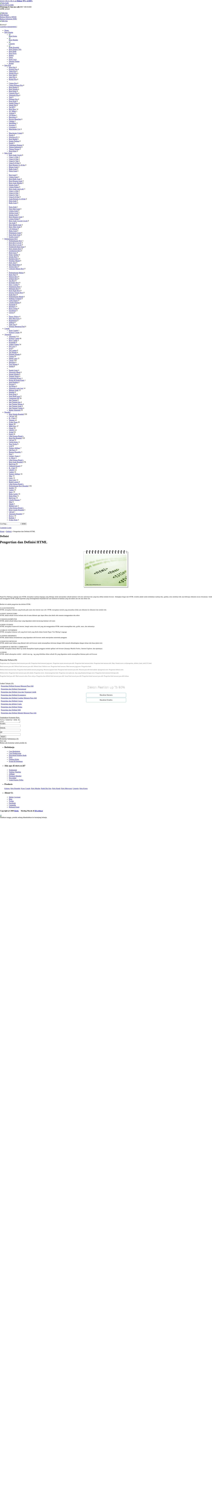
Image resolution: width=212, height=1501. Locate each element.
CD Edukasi (13, 229)
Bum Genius (13, 309)
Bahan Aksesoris (15, 410)
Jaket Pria (12, 77)
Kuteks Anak (13, 237)
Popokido (12, 305)
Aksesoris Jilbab (14, 372)
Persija (11, 135)
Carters (11, 472)
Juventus (12, 125)
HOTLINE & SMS (7, 5)
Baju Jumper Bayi (15, 249)
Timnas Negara (14, 149)
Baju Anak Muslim (15, 183)
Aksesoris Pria (14, 95)
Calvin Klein (13, 442)
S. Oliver (12, 458)
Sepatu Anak (13, 185)
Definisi (9, 531)
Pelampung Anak (15, 233)
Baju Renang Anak (15, 181)
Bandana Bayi (14, 259)
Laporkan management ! (8, 27)
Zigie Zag (12, 324)
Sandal (11, 366)
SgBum (11, 322)
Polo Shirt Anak (14, 209)
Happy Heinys (14, 316)
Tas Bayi (12, 281)
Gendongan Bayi (15, 251)
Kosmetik (12, 342)
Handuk (11, 392)
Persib (11, 143)
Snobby (11, 488)
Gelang (11, 356)
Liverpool (12, 127)
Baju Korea (13, 36)
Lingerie (12, 44)
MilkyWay (12, 426)
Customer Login (5, 528)
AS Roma (12, 115)
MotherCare (13, 506)
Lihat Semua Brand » (16, 436)
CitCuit (11, 416)
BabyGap (12, 464)
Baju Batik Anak (15, 179)
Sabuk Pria (12, 105)
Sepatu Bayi (13, 257)
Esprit (11, 434)
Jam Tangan (13, 400)
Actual (11, 432)
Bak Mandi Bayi (14, 265)
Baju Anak (8, 153)
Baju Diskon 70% (15, 49)
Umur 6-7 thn (13, 161)
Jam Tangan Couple (16, 408)
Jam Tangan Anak (15, 406)
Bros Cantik (13, 340)
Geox (11, 478)
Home (6, 30)
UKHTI (11, 430)
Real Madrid (13, 139)
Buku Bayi (12, 275)
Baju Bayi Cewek (15, 243)
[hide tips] (4, 13)
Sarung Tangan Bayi (16, 293)
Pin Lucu (12, 346)
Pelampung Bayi (14, 287)
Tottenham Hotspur (15, 145)
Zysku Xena (13, 422)
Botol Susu (13, 253)
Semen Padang (14, 141)
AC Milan (12, 111)
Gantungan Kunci (15, 378)
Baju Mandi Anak (15, 225)
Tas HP (11, 107)
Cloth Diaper (13, 301)
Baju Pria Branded (15, 438)
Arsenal (11, 113)
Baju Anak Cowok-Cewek (18, 221)
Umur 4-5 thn (13, 159)
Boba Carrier (13, 494)
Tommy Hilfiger (14, 448)
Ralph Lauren (13, 482)
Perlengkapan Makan (16, 273)
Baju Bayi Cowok (15, 245)
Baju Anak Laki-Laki (16, 189)
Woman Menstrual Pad (17, 326)
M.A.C (11, 516)
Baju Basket (13, 87)
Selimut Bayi (13, 279)
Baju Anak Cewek (15, 155)
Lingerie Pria (13, 93)
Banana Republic (15, 452)
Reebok (11, 518)
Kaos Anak (13, 207)
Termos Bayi (13, 267)
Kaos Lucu (13, 59)
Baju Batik (12, 51)
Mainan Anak (13, 390)
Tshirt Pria (12, 71)
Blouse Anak (13, 167)
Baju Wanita (8, 32)
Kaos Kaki (12, 101)
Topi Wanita (13, 364)
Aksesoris (7, 334)
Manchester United (15, 133)
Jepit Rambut (13, 382)
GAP (10, 446)
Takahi (11, 504)
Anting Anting (14, 344)
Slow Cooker (13, 285)
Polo (10, 454)
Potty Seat (12, 263)
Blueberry (12, 307)
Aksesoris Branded (15, 514)
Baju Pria (7, 65)
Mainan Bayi (13, 277)
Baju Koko (13, 91)
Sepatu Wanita (14, 374)
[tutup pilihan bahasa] (4, 21)
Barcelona (12, 117)
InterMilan (12, 123)
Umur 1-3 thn (13, 157)
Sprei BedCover (14, 396)
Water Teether (14, 255)
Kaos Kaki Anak (15, 235)
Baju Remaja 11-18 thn (17, 165)
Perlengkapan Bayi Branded (18, 486)
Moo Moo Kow (14, 318)
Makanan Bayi (14, 289)
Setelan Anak (13, 213)
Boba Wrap (13, 496)
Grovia (11, 312)
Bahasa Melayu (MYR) (8, 17)
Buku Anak (13, 231)
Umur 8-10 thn (14, 163)
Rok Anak (12, 175)
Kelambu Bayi (14, 283)
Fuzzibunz (12, 310)
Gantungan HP (14, 398)
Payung (11, 384)
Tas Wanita (13, 352)
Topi (10, 97)
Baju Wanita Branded (16, 414)
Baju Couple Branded (16, 510)
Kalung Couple (14, 332)
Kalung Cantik (14, 338)
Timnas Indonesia (15, 147)
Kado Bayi (12, 295)
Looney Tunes (14, 456)
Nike (10, 476)
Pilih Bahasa (4, 15)
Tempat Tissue (14, 376)
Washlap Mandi (14, 261)
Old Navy (12, 450)
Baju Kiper (13, 151)
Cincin (11, 360)
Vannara (12, 420)
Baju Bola (12, 109)
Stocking (12, 362)
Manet (11, 424)
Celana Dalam (14, 187)
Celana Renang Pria (16, 85)
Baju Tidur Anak (15, 227)
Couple (6, 328)
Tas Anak (12, 223)
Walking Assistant (15, 299)
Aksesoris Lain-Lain (16, 388)
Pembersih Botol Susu (16, 247)
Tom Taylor (13, 444)
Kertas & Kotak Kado (16, 380)
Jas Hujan (12, 386)
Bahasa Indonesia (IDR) (8, 19)
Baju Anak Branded (16, 462)
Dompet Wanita (14, 354)
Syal (10, 348)
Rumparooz (13, 320)
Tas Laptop (13, 350)
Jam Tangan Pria (14, 402)
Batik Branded (14, 47)
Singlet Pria (13, 73)
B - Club (12, 418)
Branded (7, 412)
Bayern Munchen (15, 119)
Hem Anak (12, 201)
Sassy (11, 492)
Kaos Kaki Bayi (14, 291)
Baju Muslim (13, 40)
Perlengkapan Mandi (16, 297)
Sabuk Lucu (13, 358)
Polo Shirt (12, 75)
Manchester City (14, 129)
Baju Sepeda (13, 89)
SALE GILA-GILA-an (16, 1)
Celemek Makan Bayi (16, 269)
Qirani (11, 428)
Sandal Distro (13, 103)
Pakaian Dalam (14, 61)
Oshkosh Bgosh (14, 466)
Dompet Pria (13, 99)
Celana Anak (13, 177)
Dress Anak (13, 171)
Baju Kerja (12, 53)
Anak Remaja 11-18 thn (17, 199)
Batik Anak (13, 169)
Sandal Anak (13, 370)
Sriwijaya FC (13, 137)
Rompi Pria (13, 79)
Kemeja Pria (13, 69)
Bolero (11, 55)
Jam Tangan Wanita (16, 404)
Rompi (11, 63)
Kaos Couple (13, 330)
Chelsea (11, 121)
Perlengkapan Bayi (11, 239)
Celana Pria (13, 83)
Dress (11, 57)
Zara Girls (12, 480)
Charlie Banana (14, 303)
